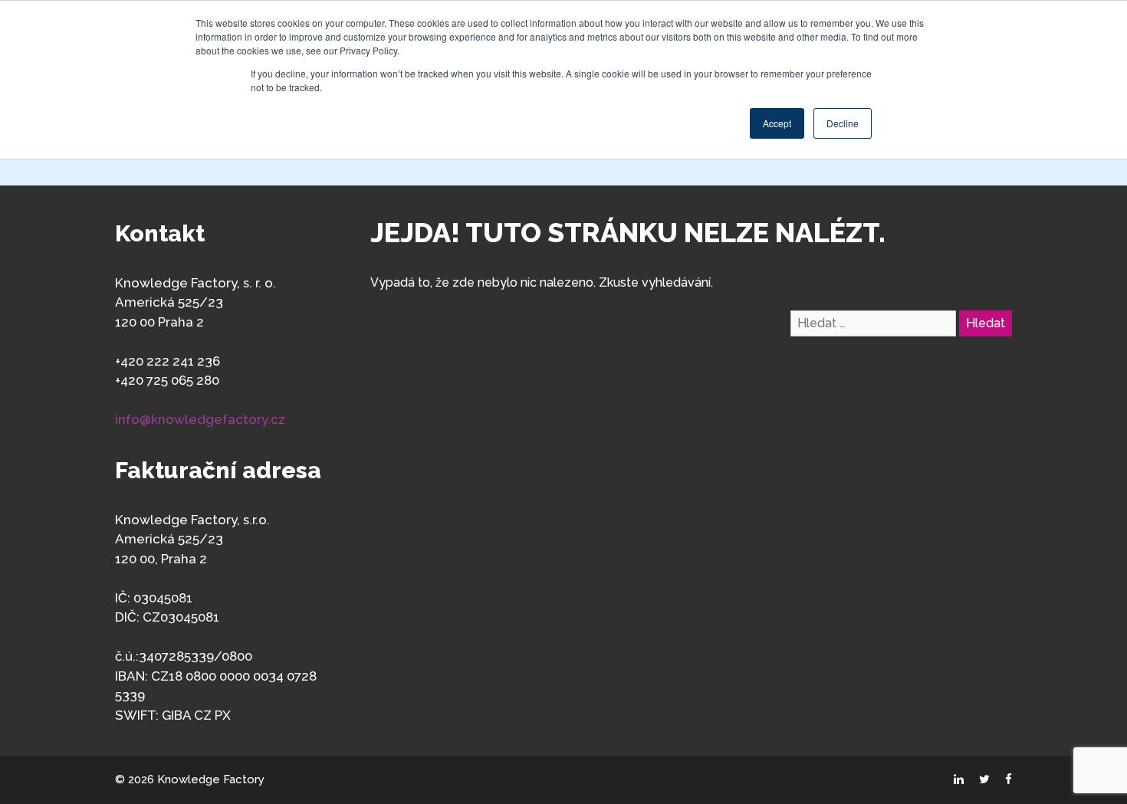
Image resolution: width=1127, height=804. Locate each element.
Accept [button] (777, 123)
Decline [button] (842, 123)
